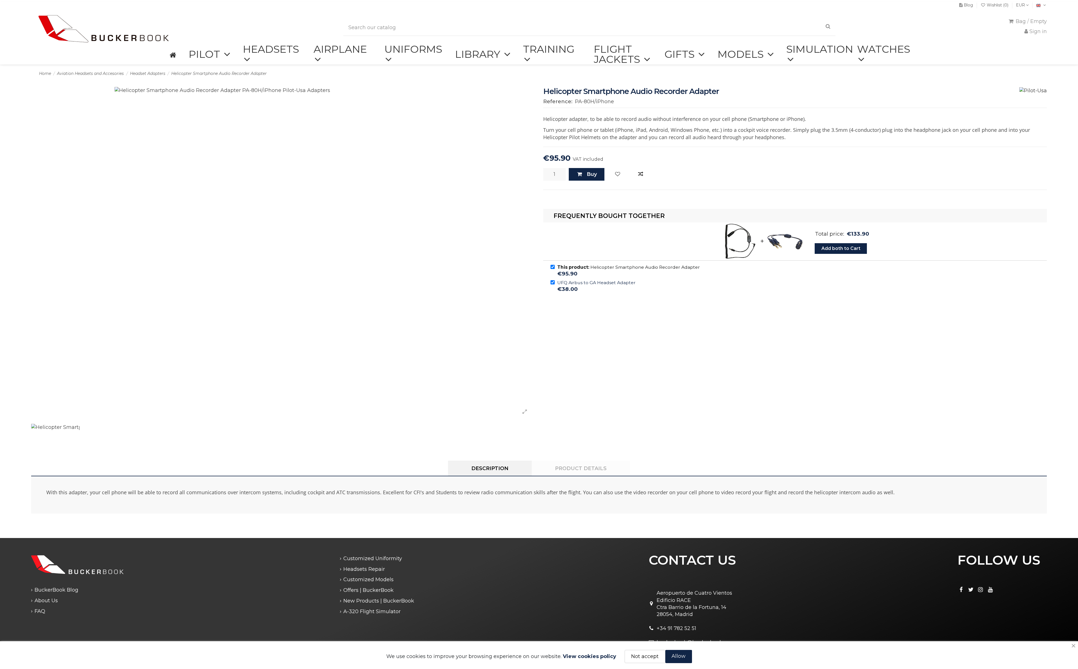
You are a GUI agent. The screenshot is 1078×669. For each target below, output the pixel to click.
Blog (968, 5)
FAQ (40, 611)
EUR (1021, 5)
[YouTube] (990, 589)
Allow (679, 656)
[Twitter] (970, 589)
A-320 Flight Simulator (372, 611)
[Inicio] (172, 54)
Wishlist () (998, 5)
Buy (592, 174)
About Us (46, 600)
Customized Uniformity (372, 558)
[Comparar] (641, 174)
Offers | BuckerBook (368, 590)
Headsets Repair (364, 569)
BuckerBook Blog (56, 590)
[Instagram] (980, 589)
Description (489, 468)
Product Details (581, 468)
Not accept (645, 656)
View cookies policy (589, 656)
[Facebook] (961, 589)
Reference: (557, 101)
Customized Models (368, 579)
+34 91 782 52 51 (676, 628)
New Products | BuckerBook (378, 601)
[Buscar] (828, 27)
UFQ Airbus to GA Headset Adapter (596, 282)
